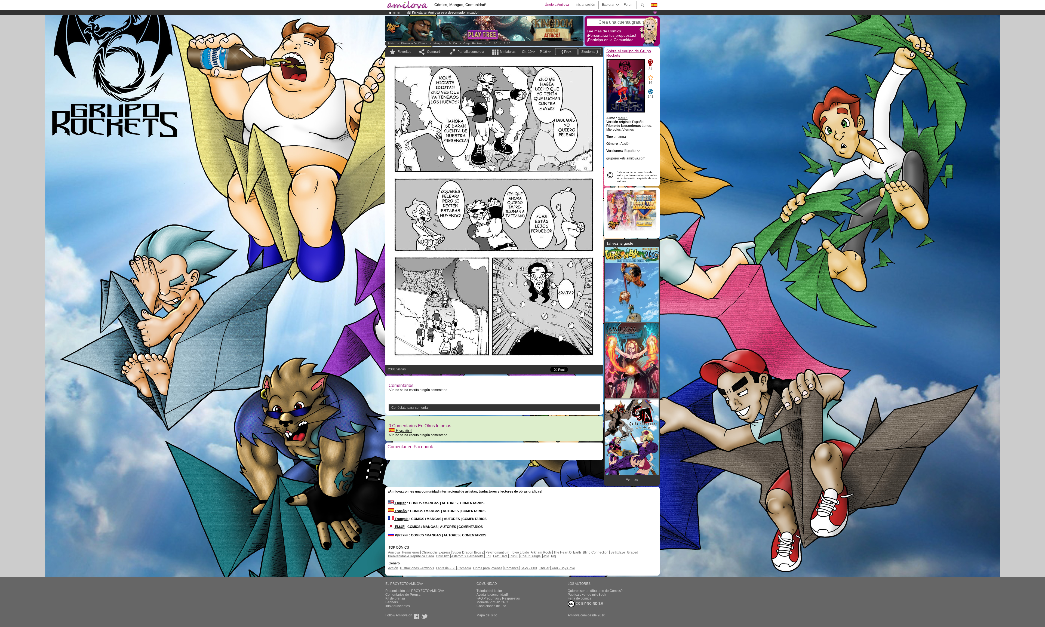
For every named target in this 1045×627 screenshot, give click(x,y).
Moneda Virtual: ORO (492, 602)
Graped (632, 552)
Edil (488, 556)
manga (438, 43)
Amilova (394, 552)
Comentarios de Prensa (402, 595)
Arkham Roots (541, 552)
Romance (511, 568)
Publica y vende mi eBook (587, 595)
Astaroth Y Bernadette (467, 556)
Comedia (464, 568)
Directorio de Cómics (414, 43)
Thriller (544, 568)
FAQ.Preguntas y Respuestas (498, 598)
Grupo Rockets (472, 43)
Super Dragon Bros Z (468, 552)
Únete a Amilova (557, 5)
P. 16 (507, 43)
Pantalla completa (470, 52)
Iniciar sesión (585, 5)
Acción (452, 43)
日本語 (399, 527)
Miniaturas (507, 52)
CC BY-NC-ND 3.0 (589, 604)
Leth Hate (500, 556)
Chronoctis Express (436, 552)
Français (401, 519)
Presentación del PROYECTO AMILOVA (414, 591)
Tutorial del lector (489, 591)
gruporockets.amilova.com (625, 158)
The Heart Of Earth (567, 552)
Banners (391, 602)
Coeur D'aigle (531, 556)
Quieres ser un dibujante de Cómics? (595, 591)
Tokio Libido (520, 552)
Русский (401, 535)
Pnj (553, 556)
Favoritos (404, 52)
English (400, 503)
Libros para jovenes (487, 568)
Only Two (443, 556)
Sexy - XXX (529, 568)
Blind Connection (595, 552)
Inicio (391, 43)
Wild (546, 556)
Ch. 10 (493, 43)
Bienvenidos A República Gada (411, 556)
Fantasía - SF (446, 568)
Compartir (434, 52)
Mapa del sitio (487, 615)
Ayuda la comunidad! (492, 595)
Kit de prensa (395, 598)
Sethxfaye (617, 552)
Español (403, 430)
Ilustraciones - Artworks (417, 568)
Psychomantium (497, 552)
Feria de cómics (579, 598)
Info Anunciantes (397, 606)
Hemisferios (411, 552)
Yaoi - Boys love (563, 568)
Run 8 (513, 556)
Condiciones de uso (491, 606)
